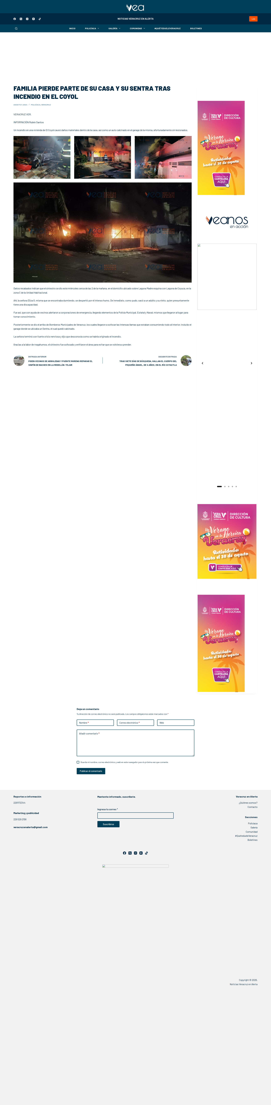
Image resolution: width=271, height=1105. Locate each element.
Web (161, 722)
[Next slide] (251, 363)
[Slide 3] (229, 486)
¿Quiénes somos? (248, 802)
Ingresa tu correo (107, 809)
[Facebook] (14, 19)
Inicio (72, 28)
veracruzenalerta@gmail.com (30, 827)
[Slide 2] (223, 486)
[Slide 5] (236, 486)
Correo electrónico (129, 722)
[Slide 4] (232, 486)
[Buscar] (16, 28)
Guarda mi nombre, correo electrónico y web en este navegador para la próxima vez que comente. (124, 762)
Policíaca (90, 28)
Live (253, 19)
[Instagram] (27, 19)
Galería (113, 28)
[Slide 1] (218, 486)
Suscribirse (108, 824)
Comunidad (136, 28)
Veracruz (46, 105)
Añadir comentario (89, 733)
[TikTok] (40, 19)
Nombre (84, 722)
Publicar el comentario (91, 771)
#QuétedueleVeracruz (167, 28)
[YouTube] (33, 19)
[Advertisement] (135, 56)
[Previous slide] (202, 363)
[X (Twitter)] (21, 19)
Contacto (253, 806)
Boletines (196, 28)
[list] (227, 363)
